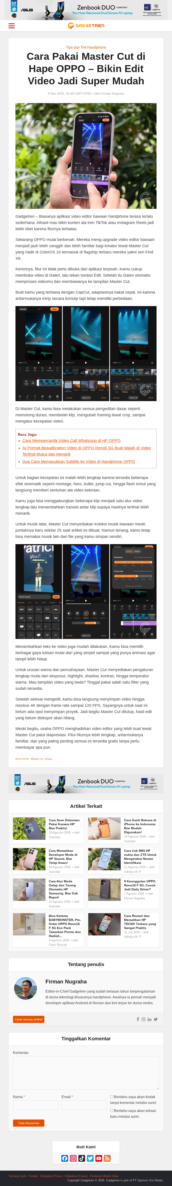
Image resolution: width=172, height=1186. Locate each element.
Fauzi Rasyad (58, 944)
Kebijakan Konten (76, 1176)
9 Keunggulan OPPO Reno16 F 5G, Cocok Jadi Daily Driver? (139, 885)
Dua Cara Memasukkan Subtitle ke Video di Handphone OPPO (78, 461)
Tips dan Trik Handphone (86, 47)
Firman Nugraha (112, 93)
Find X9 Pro (23, 759)
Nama (19, 1097)
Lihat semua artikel (28, 1019)
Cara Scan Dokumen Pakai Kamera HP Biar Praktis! (64, 824)
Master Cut (37, 759)
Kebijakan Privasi (51, 1176)
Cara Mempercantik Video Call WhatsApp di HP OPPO (71, 440)
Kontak (33, 1176)
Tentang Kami (17, 1176)
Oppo (49, 759)
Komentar (20, 1053)
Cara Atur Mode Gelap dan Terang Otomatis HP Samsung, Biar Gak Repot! (63, 889)
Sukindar (54, 837)
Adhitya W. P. (133, 871)
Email (67, 1097)
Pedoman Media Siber (104, 1176)
